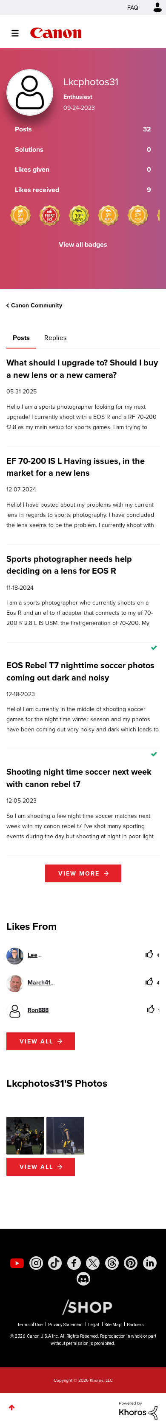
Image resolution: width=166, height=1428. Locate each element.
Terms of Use (30, 1324)
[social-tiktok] (55, 1263)
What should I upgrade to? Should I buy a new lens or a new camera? (82, 368)
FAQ (132, 7)
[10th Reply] (79, 215)
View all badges (83, 244)
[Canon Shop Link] (83, 1306)
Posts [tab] (21, 338)
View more (79, 873)
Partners (135, 1324)
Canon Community (55, 33)
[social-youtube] (17, 1263)
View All (36, 1167)
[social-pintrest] (130, 1263)
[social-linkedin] (150, 1263)
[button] (25, 1136)
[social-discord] (83, 1279)
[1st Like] (49, 215)
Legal (93, 1324)
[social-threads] (112, 1263)
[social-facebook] (74, 1263)
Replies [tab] (55, 337)
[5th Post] (138, 215)
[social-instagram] (36, 1263)
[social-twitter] (93, 1263)
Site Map (113, 1324)
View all (36, 1041)
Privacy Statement (65, 1324)
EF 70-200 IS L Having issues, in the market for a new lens (75, 467)
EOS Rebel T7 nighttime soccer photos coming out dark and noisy (80, 671)
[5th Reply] (108, 215)
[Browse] (19, 33)
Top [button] (11, 1407)
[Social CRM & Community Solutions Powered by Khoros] (138, 1409)
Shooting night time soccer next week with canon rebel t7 (79, 777)
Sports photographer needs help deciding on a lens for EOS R (69, 564)
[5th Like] (20, 215)
